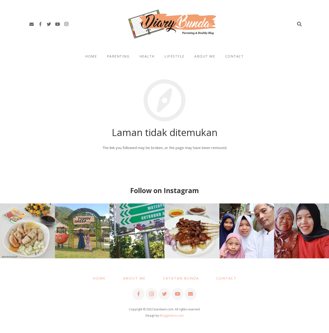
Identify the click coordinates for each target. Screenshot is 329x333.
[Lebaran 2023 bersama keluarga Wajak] (246, 230)
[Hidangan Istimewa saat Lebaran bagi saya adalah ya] (191, 230)
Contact (226, 278)
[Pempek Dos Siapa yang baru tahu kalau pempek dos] (27, 230)
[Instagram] (66, 24)
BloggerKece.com (172, 315)
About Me (134, 278)
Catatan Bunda (181, 278)
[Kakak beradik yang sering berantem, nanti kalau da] (82, 230)
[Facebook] (40, 24)
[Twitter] (49, 24)
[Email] (31, 24)
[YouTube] (57, 24)
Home (99, 278)
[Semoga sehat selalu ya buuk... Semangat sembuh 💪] (301, 230)
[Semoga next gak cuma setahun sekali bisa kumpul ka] (137, 230)
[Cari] (299, 24)
